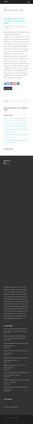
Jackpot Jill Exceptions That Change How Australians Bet (16, 388)
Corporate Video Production (15, 26)
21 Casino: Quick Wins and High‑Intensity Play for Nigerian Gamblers (16, 373)
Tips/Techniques (24, 26)
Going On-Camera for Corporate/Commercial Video (14, 20)
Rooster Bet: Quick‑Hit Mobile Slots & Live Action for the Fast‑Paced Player (15, 125)
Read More (18, 318)
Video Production (7, 28)
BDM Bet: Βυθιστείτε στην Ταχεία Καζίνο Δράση (15, 366)
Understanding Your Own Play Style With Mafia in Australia (16, 130)
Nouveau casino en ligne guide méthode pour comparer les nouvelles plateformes (15, 119)
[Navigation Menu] (28, 2)
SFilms (16, 417)
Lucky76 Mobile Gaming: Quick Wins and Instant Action (16, 136)
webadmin (7, 26)
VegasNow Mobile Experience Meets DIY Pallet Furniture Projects (16, 141)
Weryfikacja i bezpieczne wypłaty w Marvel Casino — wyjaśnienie (16, 381)
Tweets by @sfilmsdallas (11, 407)
